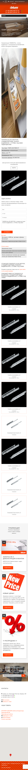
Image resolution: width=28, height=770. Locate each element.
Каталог (9, 32)
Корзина (11, 1)
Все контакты (6, 700)
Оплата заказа (5, 246)
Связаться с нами (7, 701)
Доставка (3, 235)
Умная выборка (6, 717)
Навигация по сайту (7, 715)
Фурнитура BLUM (16, 32)
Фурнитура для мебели (7, 714)
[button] (10, 755)
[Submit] (23, 675)
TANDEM (17, 34)
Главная (3, 32)
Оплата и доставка (6, 719)
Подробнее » (8, 567)
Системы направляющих (7, 34)
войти (14, 167)
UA (3, 1)
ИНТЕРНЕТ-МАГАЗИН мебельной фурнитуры (12, 710)
